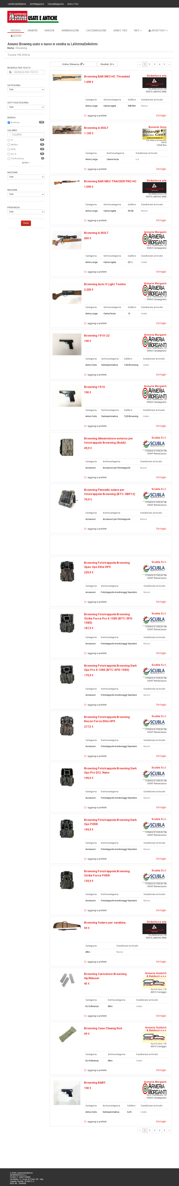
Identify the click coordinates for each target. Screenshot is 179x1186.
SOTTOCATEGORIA (17, 102)
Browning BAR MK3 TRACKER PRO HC (110, 181)
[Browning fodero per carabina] (67, 925)
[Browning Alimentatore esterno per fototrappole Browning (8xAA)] (67, 447)
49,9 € (88, 448)
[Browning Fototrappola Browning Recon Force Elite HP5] (67, 725)
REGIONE (12, 190)
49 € (87, 1033)
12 (12, 140)
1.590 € (88, 186)
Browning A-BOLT (96, 128)
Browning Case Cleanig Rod (103, 1028)
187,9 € (88, 628)
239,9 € (88, 572)
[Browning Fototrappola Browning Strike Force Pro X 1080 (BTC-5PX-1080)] (67, 623)
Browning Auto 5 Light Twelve (105, 284)
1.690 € (88, 82)
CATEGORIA (13, 85)
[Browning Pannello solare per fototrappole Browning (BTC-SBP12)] (67, 498)
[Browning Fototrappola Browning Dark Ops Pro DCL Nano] (67, 777)
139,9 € (88, 881)
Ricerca (16, 30)
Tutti (11, 89)
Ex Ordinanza (92, 1006)
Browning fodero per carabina (105, 922)
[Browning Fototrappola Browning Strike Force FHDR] (67, 880)
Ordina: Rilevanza (70, 64)
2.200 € (88, 289)
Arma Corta (91, 365)
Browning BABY (94, 1082)
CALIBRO (12, 130)
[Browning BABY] (66, 1092)
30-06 (13, 149)
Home (10, 48)
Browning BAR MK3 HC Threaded (107, 76)
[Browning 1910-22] (67, 344)
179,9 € (88, 675)
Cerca (26, 223)
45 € (87, 983)
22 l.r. (14, 154)
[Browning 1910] (67, 395)
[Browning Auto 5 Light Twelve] (67, 293)
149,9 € (88, 829)
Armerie (33, 30)
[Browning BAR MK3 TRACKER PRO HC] (67, 182)
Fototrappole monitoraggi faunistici (119, 592)
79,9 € (88, 499)
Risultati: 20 (107, 64)
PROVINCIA (13, 207)
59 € (87, 928)
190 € (87, 341)
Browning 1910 (94, 387)
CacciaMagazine (56, 4)
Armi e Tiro (72, 4)
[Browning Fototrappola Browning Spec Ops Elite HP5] (67, 571)
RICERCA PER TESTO (18, 67)
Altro (87, 952)
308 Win (14, 145)
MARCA (11, 117)
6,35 (129, 1112)
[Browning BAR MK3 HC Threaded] (67, 77)
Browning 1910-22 (97, 335)
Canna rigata (109, 105)
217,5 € (88, 726)
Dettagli (161, 115)
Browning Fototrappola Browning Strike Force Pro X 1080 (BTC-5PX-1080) (108, 618)
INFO (137, 30)
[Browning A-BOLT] (67, 129)
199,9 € (88, 778)
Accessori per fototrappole (116, 467)
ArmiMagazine (37, 4)
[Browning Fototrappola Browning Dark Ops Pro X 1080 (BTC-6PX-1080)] (67, 674)
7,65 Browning (17, 158)
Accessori (90, 467)
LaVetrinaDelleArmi (17, 4)
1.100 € (88, 133)
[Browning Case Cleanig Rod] (67, 1034)
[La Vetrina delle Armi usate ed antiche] (33, 17)
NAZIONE (12, 172)
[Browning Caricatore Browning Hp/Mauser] (67, 979)
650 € (87, 238)
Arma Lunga (91, 105)
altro (25, 163)
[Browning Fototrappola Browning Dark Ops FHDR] (67, 828)
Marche (50, 30)
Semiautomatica (109, 365)
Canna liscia (113, 159)
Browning (15, 122)
